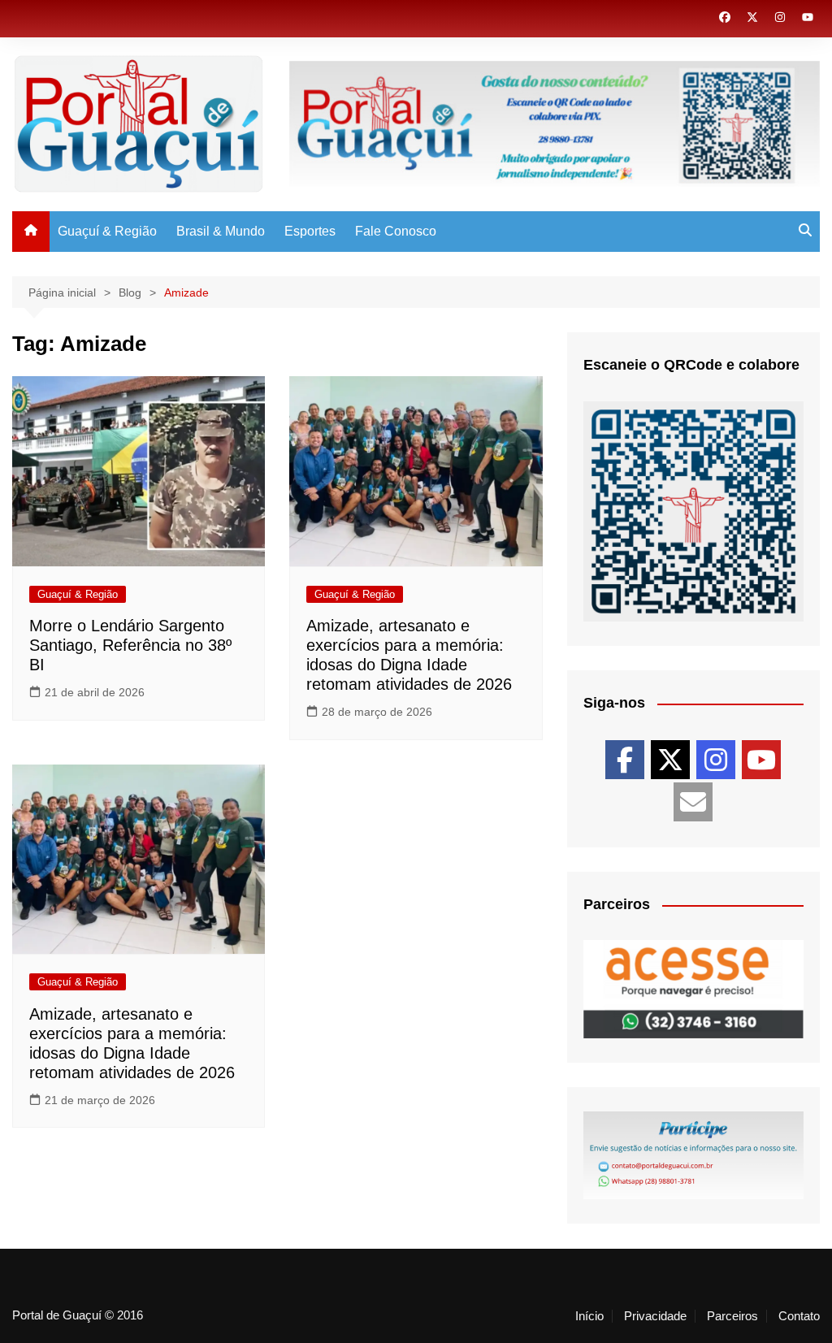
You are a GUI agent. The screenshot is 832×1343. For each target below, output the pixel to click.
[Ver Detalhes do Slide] (693, 989)
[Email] (693, 801)
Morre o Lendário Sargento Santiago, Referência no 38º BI (130, 645)
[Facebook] (624, 759)
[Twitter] (670, 759)
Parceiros (732, 1316)
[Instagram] (715, 759)
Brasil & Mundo (220, 231)
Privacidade (655, 1316)
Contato (799, 1316)
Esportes (310, 231)
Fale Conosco (395, 231)
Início (589, 1316)
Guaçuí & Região (107, 231)
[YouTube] (761, 759)
